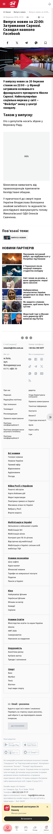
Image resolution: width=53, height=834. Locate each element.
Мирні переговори (16, 497)
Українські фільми (16, 598)
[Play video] (26, 62)
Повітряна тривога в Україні (21, 501)
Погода (11, 476)
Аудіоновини (14, 472)
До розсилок (17, 726)
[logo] (12, 4)
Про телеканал (10, 404)
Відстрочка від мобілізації (20, 541)
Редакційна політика (12, 400)
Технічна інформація (38, 406)
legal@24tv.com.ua (36, 795)
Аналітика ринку (15, 652)
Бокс (10, 673)
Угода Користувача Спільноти (37, 396)
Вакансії (32, 416)
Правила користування (14, 418)
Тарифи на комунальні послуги (22, 573)
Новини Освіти (16, 619)
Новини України (15, 461)
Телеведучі (8, 409)
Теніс (10, 680)
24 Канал (7, 12)
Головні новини (15, 457)
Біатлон (11, 684)
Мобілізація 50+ (15, 530)
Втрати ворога (14, 513)
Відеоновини (14, 468)
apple (31, 744)
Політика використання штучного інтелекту (14, 431)
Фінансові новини (16, 569)
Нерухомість (15, 648)
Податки (12, 577)
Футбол (11, 676)
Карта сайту (34, 430)
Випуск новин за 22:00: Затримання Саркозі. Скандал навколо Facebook (39, 12)
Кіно (10, 590)
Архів (31, 425)
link (30, 359)
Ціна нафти (13, 562)
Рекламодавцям (10, 414)
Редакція (7, 395)
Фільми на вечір (15, 602)
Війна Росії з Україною (20, 486)
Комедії (11, 606)
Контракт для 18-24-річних (20, 537)
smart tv (12, 752)
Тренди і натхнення (17, 659)
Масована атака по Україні (20, 505)
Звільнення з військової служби (23, 526)
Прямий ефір (14, 464)
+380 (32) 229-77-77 (20, 792)
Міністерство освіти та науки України (25, 623)
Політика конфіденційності (11, 424)
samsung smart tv (31, 752)
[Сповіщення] (49, 4)
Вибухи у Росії (14, 509)
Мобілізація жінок (16, 533)
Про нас (7, 390)
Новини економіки (18, 558)
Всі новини (14, 453)
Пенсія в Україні (15, 581)
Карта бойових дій (16, 493)
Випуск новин (20, 12)
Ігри (30, 434)
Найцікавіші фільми (17, 594)
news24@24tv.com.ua (13, 348)
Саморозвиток (14, 635)
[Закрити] (47, 807)
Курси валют (14, 565)
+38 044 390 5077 (36, 348)
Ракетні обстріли (16, 489)
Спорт (11, 669)
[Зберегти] (46, 43)
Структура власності (37, 420)
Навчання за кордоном (19, 638)
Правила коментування (39, 402)
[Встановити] (26, 813)
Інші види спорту (16, 688)
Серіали (11, 610)
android (12, 744)
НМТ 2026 (12, 631)
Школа (11, 627)
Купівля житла (14, 656)
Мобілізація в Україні (20, 522)
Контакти (33, 411)
